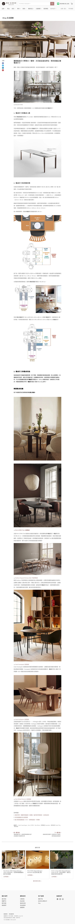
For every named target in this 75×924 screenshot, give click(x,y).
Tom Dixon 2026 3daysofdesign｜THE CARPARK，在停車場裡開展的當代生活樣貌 (13, 872)
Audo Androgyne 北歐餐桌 (22, 719)
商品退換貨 (23, 905)
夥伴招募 (4, 903)
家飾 (24, 8)
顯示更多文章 (37, 881)
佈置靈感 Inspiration (45, 825)
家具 (13, 8)
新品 (8, 8)
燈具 (18, 8)
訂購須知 (22, 899)
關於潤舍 (4, 899)
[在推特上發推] (3, 65)
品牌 (3, 8)
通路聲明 (22, 907)
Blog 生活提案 (8, 18)
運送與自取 (23, 903)
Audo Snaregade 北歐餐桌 (22, 664)
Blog (39, 903)
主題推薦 (38, 8)
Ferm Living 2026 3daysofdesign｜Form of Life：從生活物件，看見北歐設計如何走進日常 (61, 872)
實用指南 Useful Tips (55, 825)
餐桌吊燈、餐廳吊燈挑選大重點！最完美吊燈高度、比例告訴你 (32, 815)
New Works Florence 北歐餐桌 (23, 799)
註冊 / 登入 (63, 8)
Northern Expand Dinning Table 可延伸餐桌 (26, 578)
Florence (21, 801)
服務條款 (5, 914)
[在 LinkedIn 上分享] (3, 68)
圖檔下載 (40, 899)
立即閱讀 (5, 876)
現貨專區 (46, 8)
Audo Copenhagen (22, 825)
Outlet (52, 8)
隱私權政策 (11, 914)
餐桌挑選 (16, 826)
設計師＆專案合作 (42, 901)
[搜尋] (52, 3)
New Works (37, 825)
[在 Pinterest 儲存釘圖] (3, 70)
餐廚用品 (30, 8)
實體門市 (4, 901)
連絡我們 (4, 905)
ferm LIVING (31, 825)
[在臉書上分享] (3, 63)
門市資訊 (71, 8)
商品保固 (22, 901)
